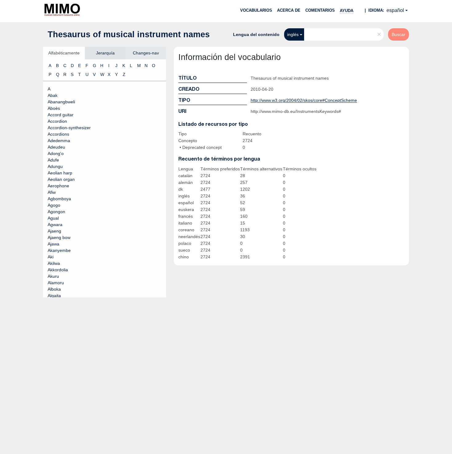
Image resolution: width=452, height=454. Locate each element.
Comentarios (320, 10)
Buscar (398, 34)
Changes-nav (146, 52)
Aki (51, 256)
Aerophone (58, 185)
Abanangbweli (61, 101)
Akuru (53, 276)
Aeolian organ (61, 179)
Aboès (54, 108)
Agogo (54, 205)
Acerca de (288, 10)
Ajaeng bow (59, 237)
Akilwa (54, 263)
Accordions (58, 134)
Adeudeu (56, 147)
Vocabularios (256, 10)
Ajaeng (54, 231)
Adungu (55, 166)
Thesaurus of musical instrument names (129, 34)
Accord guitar (60, 114)
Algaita (54, 295)
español (395, 10)
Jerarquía (105, 52)
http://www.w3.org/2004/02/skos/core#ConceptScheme (304, 100)
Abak (52, 95)
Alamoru (56, 282)
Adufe (53, 159)
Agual (53, 218)
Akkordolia (58, 269)
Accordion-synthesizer (69, 127)
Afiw (52, 192)
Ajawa (53, 243)
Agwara (55, 224)
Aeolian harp (60, 172)
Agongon (56, 211)
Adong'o (56, 153)
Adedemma (59, 140)
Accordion (57, 121)
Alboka (54, 289)
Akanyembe (59, 250)
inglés (293, 34)
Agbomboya (59, 198)
